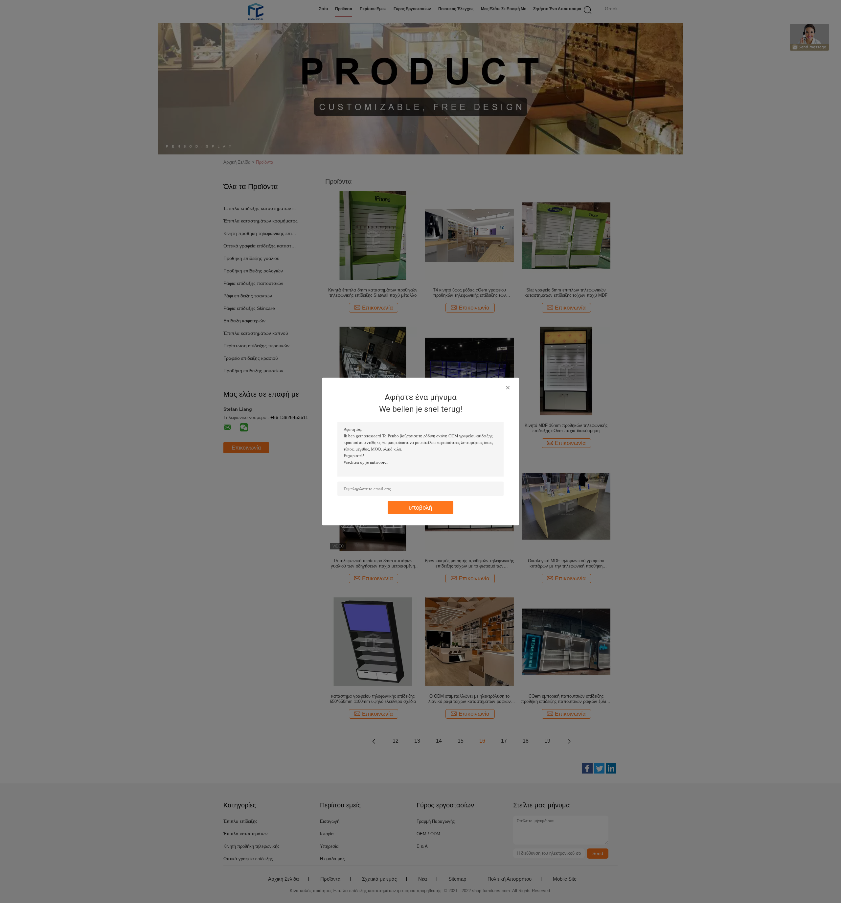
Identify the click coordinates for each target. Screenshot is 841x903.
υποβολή (420, 507)
